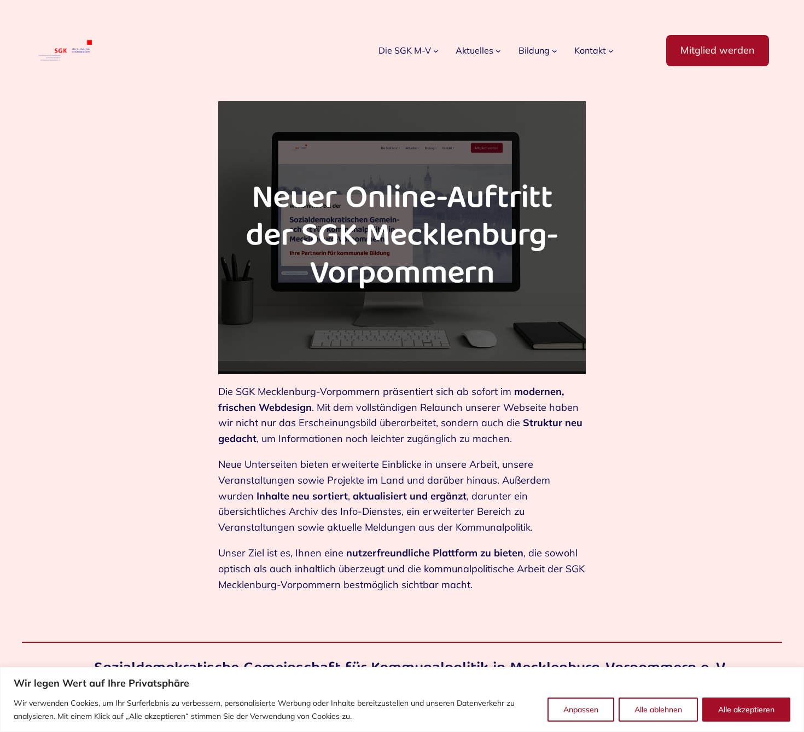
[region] (402, 699)
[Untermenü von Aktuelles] (498, 51)
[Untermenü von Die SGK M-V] (436, 51)
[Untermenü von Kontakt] (611, 51)
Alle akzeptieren (746, 709)
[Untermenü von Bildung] (554, 51)
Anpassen (580, 709)
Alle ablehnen (658, 709)
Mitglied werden (717, 50)
